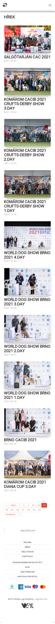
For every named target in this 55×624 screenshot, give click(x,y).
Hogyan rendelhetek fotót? (27, 562)
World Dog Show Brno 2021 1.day (27, 395)
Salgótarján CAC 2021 (27, 57)
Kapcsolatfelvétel (27, 576)
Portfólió (27, 556)
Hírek (27, 547)
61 (23, 510)
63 (34, 510)
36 (39, 505)
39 (12, 510)
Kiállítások (27, 551)
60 (18, 510)
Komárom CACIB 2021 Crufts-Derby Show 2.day (25, 155)
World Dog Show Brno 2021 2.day (27, 348)
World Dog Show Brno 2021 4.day (27, 254)
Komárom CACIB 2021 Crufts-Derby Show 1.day (25, 206)
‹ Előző (13, 505)
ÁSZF (27, 567)
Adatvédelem (27, 571)
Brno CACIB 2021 (20, 439)
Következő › (11, 514)
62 (29, 510)
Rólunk (27, 542)
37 (44, 505)
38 (7, 510)
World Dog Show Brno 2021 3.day (27, 301)
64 (39, 510)
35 (33, 505)
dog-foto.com (28, 530)
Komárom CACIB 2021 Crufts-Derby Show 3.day (25, 104)
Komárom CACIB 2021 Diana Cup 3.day (25, 484)
